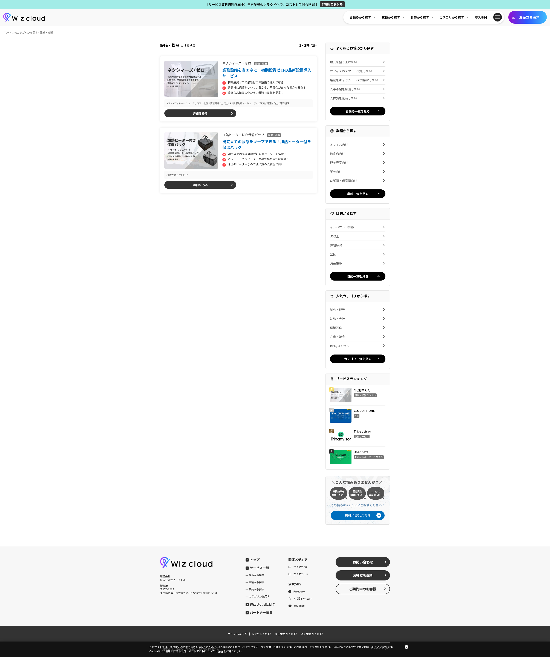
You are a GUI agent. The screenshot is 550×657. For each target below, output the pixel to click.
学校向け (336, 171)
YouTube (299, 605)
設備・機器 (261, 63)
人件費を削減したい (343, 98)
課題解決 (336, 245)
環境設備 (336, 327)
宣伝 (333, 254)
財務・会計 (337, 318)
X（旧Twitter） (303, 598)
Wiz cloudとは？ (262, 604)
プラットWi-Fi (236, 634)
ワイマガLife (300, 574)
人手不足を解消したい (345, 89)
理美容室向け (339, 162)
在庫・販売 (337, 337)
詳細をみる (200, 113)
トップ (255, 559)
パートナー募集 (261, 612)
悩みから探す (256, 575)
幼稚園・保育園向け (343, 180)
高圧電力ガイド (284, 634)
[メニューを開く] (497, 17)
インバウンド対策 (342, 227)
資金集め (336, 263)
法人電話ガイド (310, 634)
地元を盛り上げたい (343, 62)
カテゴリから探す (259, 596)
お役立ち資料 (529, 17)
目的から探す (256, 589)
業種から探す (256, 582)
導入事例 (481, 17)
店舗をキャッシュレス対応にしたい (354, 80)
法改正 (334, 236)
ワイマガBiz (300, 567)
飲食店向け (337, 153)
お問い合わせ (363, 562)
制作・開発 (337, 309)
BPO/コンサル (339, 346)
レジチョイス (259, 634)
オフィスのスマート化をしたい (351, 71)
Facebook (299, 591)
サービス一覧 (259, 567)
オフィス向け (339, 144)
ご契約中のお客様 (362, 588)
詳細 (330, 4)
